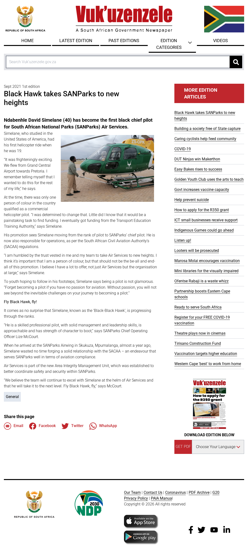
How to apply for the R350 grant (201, 210)
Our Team (132, 492)
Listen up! (182, 240)
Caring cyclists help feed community (205, 138)
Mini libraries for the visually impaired (206, 271)
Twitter (77, 425)
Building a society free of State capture (207, 128)
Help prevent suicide (191, 199)
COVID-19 (182, 149)
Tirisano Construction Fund (197, 343)
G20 (215, 492)
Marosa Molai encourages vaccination (207, 260)
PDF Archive (199, 492)
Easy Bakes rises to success (198, 169)
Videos (220, 40)
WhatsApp (108, 425)
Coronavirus (175, 492)
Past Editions (123, 40)
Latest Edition (75, 40)
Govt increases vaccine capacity (201, 189)
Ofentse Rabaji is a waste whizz (201, 281)
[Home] (124, 19)
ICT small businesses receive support (206, 220)
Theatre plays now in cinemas (199, 333)
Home (27, 40)
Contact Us (153, 492)
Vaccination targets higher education (205, 353)
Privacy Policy (136, 498)
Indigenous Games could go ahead (204, 230)
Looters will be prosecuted (196, 250)
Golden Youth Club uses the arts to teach (209, 179)
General (12, 396)
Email (18, 425)
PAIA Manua (161, 498)
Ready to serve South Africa (198, 307)
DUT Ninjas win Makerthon (197, 159)
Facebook (47, 425)
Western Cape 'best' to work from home (207, 363)
